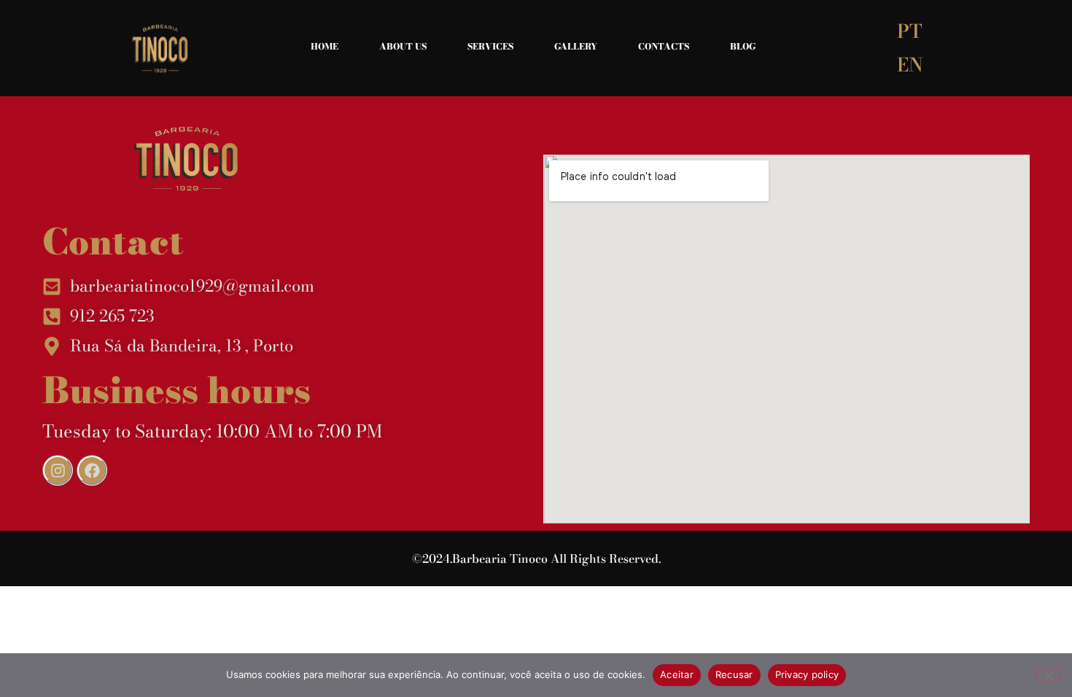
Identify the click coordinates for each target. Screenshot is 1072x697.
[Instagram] (57, 470)
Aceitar (677, 674)
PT (910, 31)
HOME (324, 46)
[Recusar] (1048, 674)
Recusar (734, 674)
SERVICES (490, 46)
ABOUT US (403, 46)
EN (910, 64)
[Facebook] (92, 470)
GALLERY (575, 46)
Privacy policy (807, 674)
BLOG (743, 46)
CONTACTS (663, 46)
